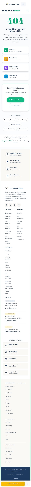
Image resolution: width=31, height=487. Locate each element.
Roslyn (7, 399)
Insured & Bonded (19, 222)
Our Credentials (20, 217)
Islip (7, 439)
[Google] (14, 205)
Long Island (11, 10)
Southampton (9, 448)
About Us (19, 213)
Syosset (8, 403)
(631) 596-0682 (11, 321)
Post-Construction (8, 237)
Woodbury (8, 410)
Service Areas (23, 129)
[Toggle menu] (23, 4)
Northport (8, 429)
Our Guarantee (20, 227)
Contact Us (20, 239)
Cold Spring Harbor (11, 432)
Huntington (9, 422)
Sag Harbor (9, 458)
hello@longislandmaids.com (12, 331)
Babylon (8, 436)
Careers (19, 236)
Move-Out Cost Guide (8, 282)
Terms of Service (20, 474)
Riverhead (8, 462)
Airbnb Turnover (7, 242)
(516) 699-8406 (12, 308)
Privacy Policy (10, 474)
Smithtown (9, 425)
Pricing (7, 254)
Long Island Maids (7, 141)
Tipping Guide (7, 292)
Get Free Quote (14, 484)
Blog (6, 273)
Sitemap (15, 478)
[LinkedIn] (19, 205)
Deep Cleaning (23, 120)
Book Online (8, 251)
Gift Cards (8, 270)
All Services (8, 213)
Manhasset (9, 396)
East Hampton (9, 451)
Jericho (8, 406)
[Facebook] (6, 205)
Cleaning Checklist (7, 258)
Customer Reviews (20, 232)
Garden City (9, 389)
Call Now (16, 106)
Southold (8, 455)
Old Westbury (9, 413)
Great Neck (9, 392)
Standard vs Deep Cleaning (9, 287)
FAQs (6, 262)
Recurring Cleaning (9, 120)
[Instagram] (10, 205)
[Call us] (27, 484)
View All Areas (21, 383)
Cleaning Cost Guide (8, 277)
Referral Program (7, 266)
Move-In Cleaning (15, 124)
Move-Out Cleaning (9, 129)
